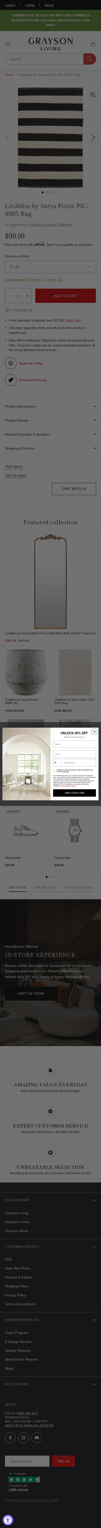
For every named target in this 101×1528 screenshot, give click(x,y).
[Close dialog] (94, 732)
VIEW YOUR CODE (74, 793)
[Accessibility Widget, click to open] (7, 1520)
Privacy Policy (65, 786)
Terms (74, 786)
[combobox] (58, 762)
